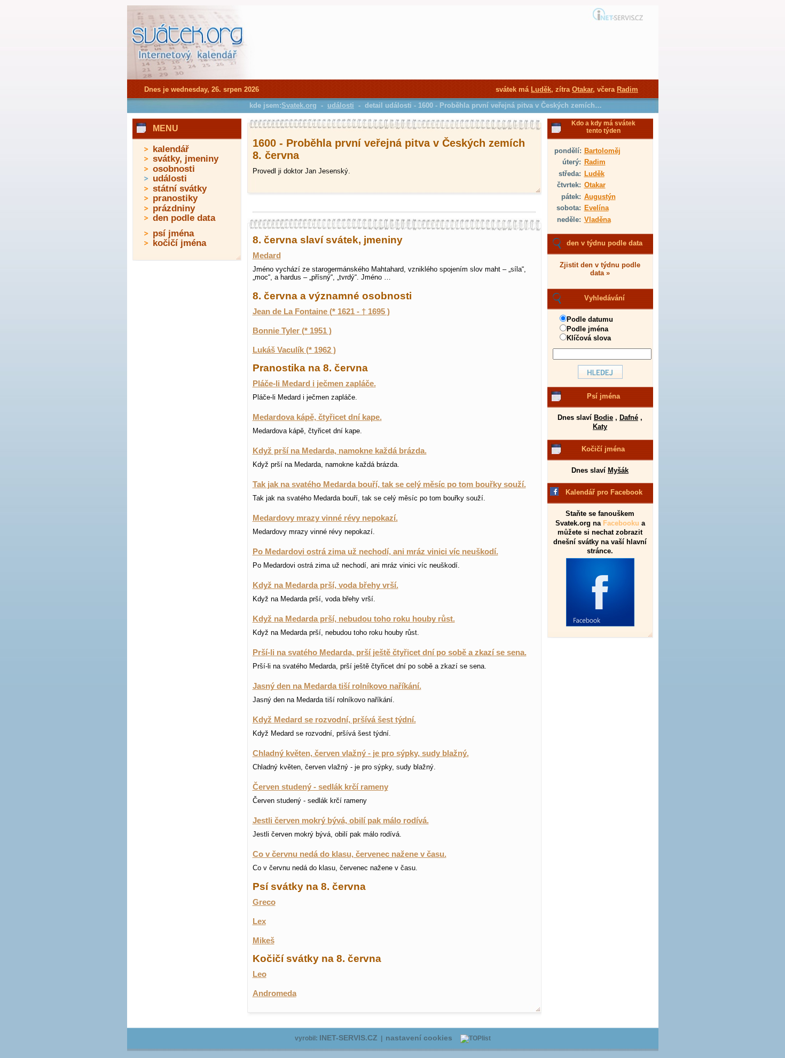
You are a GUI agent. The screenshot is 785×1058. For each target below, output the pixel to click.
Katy (600, 427)
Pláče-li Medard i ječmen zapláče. (314, 383)
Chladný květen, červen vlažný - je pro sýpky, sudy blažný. (361, 753)
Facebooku (621, 523)
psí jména (173, 233)
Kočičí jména (603, 449)
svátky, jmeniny (185, 159)
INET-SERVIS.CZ (348, 1038)
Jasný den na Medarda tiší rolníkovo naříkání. (337, 686)
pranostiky (175, 198)
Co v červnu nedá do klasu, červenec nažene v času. (349, 854)
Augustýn (600, 197)
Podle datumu (590, 319)
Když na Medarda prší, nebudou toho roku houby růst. (354, 619)
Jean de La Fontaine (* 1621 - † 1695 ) (321, 311)
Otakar (595, 185)
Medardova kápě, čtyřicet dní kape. (317, 417)
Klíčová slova (589, 338)
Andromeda (274, 993)
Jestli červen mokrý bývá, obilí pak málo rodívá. (341, 820)
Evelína (596, 208)
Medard (267, 255)
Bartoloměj (602, 151)
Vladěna (597, 220)
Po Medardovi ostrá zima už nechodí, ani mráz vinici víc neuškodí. (375, 551)
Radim (595, 162)
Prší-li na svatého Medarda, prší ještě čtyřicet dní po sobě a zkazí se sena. (390, 652)
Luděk (594, 174)
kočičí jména (179, 243)
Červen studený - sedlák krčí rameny (320, 787)
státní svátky (180, 189)
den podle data (184, 218)
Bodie (603, 417)
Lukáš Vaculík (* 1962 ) (294, 350)
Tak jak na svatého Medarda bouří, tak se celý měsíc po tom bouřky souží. (389, 484)
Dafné (628, 417)
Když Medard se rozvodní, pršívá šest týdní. (334, 719)
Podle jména (587, 329)
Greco (264, 902)
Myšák (618, 470)
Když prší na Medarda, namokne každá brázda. (340, 451)
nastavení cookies (419, 1038)
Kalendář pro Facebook (604, 492)
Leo (259, 974)
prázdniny (174, 208)
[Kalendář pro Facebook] (600, 624)
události (170, 178)
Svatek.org (299, 105)
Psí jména (603, 396)
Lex (259, 921)
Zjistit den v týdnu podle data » (600, 269)
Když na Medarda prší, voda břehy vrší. (325, 585)
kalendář (171, 149)
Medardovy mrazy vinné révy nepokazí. (325, 518)
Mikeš (263, 940)
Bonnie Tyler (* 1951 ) (292, 331)
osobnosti (174, 169)
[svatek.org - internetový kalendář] (188, 77)
